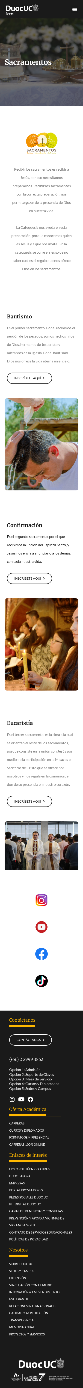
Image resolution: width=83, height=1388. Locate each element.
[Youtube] (21, 1099)
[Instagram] (12, 1099)
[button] (74, 9)
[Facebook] (30, 1099)
